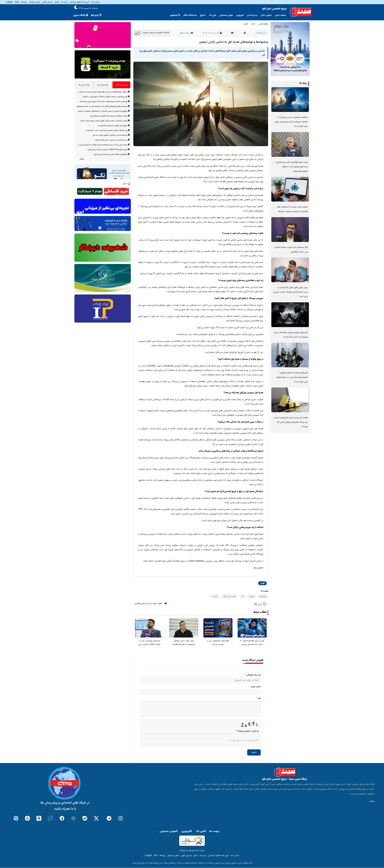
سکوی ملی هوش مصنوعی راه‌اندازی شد (113, 125)
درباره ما (64, 2)
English (9, 2)
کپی (137, 33)
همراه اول (262, 596)
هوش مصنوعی (226, 15)
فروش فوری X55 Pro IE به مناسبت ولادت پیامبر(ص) (108, 149)
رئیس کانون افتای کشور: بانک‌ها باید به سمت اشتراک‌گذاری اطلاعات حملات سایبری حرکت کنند (290, 292)
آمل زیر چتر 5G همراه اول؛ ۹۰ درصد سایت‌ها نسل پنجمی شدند (252, 644)
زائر (242, 596)
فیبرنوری (240, 15)
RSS (17, 2)
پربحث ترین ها (84, 84)
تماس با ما (95, 2)
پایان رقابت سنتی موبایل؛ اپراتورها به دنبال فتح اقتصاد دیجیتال (183, 644)
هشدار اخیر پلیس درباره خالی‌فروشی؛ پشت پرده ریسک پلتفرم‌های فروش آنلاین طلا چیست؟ (291, 422)
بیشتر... (371, 801)
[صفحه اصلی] (301, 12)
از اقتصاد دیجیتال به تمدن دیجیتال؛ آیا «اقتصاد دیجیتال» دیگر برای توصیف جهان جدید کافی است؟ (291, 122)
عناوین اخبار (266, 15)
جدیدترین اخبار (121, 84)
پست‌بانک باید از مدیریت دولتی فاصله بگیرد (111, 139)
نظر (259, 698)
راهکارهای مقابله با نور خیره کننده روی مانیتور (111, 154)
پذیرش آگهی (47, 2)
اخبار (253, 23)
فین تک (212, 15)
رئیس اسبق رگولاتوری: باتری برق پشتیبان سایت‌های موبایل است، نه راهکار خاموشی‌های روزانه (292, 167)
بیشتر (82, 159)
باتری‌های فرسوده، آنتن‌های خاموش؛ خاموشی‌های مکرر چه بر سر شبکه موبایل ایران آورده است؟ (292, 377)
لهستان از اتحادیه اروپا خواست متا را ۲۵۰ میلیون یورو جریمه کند (103, 101)
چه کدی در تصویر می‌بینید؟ (248, 731)
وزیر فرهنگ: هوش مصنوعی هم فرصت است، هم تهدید (107, 130)
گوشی (245, 23)
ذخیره (253, 752)
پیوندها (24, 2)
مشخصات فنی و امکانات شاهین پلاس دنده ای (110, 135)
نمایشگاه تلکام (190, 15)
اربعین (251, 596)
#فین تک (201, 831)
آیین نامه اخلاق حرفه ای (79, 2)
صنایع (203, 15)
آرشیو (57, 2)
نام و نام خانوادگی (254, 675)
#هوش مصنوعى (169, 831)
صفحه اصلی (280, 15)
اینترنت (215, 596)
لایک (259, 604)
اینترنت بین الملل (229, 596)
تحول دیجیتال (34, 2)
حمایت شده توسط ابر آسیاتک (192, 850)
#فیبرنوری (186, 831)
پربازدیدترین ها (102, 84)
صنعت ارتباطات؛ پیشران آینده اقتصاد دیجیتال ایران (109, 115)
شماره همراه (256, 686)
